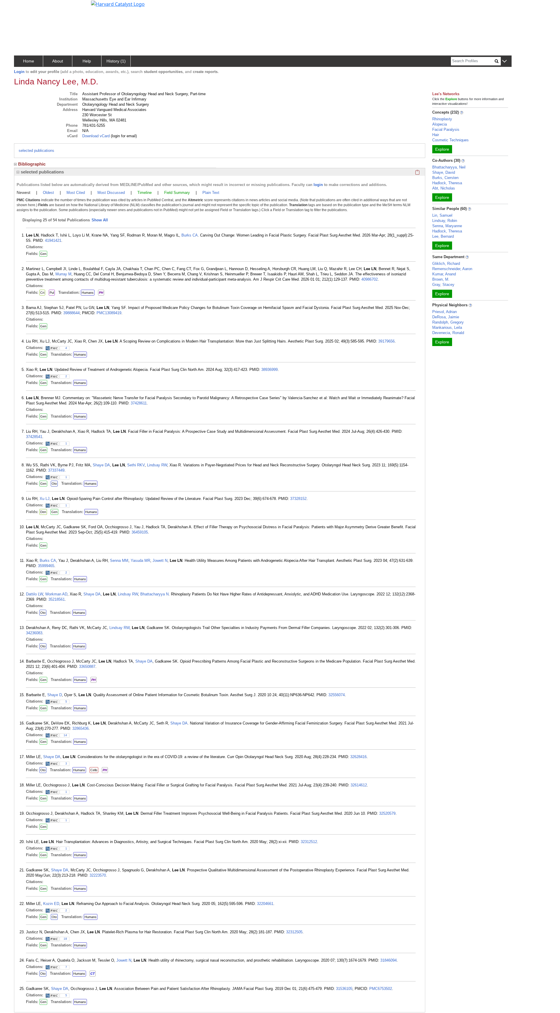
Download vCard (96, 136)
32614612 (359, 785)
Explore (442, 149)
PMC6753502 (380, 988)
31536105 (344, 988)
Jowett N (160, 560)
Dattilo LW (34, 594)
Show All (100, 220)
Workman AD (56, 594)
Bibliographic (32, 163)
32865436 (80, 728)
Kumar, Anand (444, 274)
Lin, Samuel (442, 215)
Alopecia (439, 124)
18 (65, 938)
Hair (435, 135)
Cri (42, 292)
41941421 (53, 240)
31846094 (388, 960)
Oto (54, 483)
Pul (52, 292)
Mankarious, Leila (447, 327)
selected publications (36, 150)
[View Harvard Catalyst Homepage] (118, 3)
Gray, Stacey (443, 284)
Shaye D (54, 695)
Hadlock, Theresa (447, 183)
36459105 (140, 532)
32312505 (294, 932)
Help (87, 61)
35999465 (46, 566)
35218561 (56, 599)
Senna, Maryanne (447, 226)
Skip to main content (24, 7)
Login (19, 71)
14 (65, 735)
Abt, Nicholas (443, 188)
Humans (88, 292)
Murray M (63, 274)
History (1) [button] (116, 61)
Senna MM (119, 560)
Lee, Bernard (443, 236)
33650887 (87, 666)
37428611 (139, 403)
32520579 (387, 813)
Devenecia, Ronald (448, 333)
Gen (43, 254)
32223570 (98, 875)
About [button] (57, 61)
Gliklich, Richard (446, 263)
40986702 (369, 279)
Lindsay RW (157, 465)
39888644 (71, 313)
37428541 (34, 437)
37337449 (56, 470)
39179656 (386, 341)
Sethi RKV (136, 465)
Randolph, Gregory (448, 322)
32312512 (309, 842)
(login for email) (123, 136)
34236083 (34, 633)
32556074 (336, 695)
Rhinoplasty (442, 119)
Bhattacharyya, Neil (449, 167)
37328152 (298, 498)
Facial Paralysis (445, 129)
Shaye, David (443, 172)
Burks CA (189, 235)
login (318, 185)
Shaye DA (101, 465)
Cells (93, 770)
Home (28, 61)
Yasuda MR (140, 560)
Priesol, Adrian (444, 312)
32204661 (265, 903)
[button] (504, 61)
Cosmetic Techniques (450, 140)
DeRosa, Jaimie (445, 317)
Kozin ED (51, 903)
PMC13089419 (109, 313)
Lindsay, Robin (444, 220)
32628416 (358, 757)
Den (43, 512)
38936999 (269, 369)
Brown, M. (440, 279)
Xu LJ (45, 498)
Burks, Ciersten (445, 178)
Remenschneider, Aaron (452, 269)
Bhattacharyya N (154, 594)
